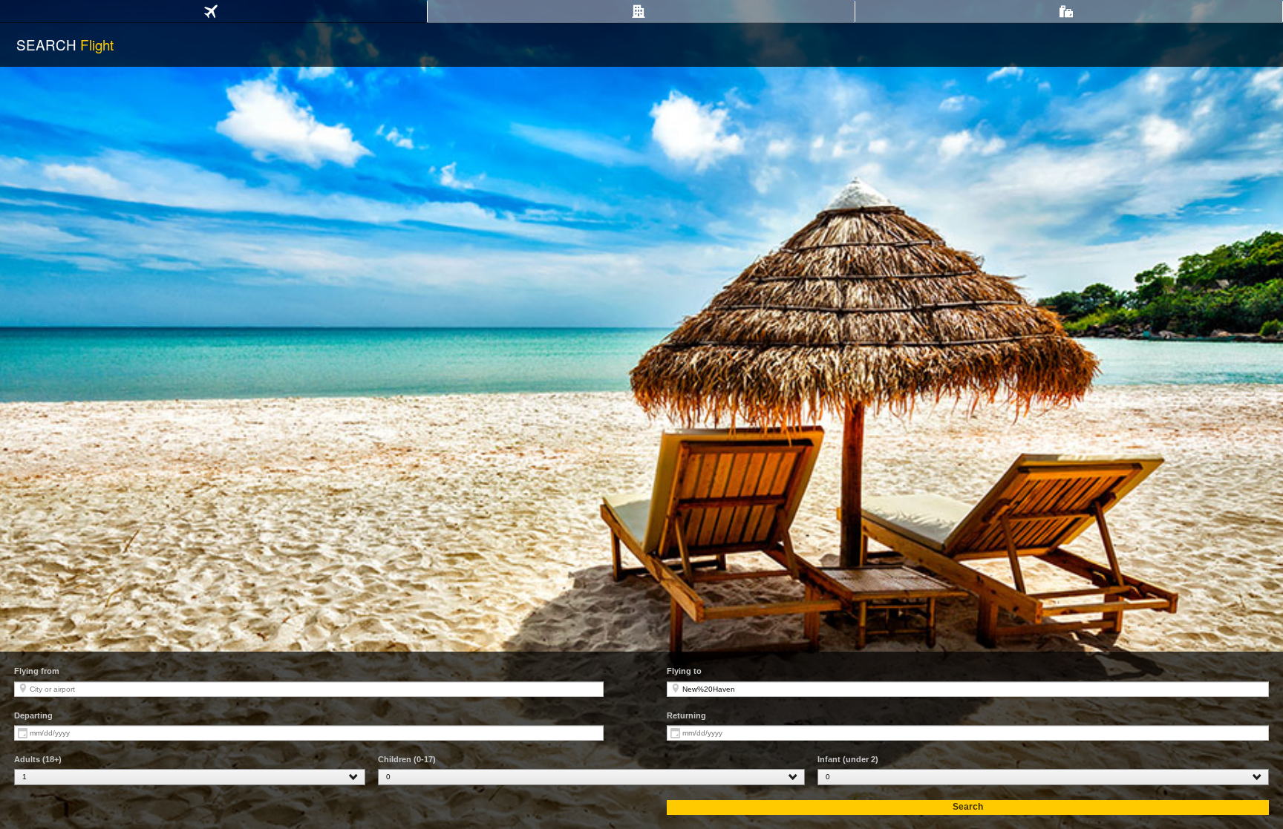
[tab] (213, 11)
